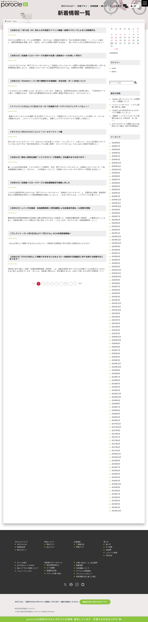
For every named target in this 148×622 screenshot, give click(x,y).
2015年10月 (116, 484)
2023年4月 (116, 263)
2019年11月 (116, 363)
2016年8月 (116, 464)
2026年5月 (116, 153)
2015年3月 (116, 507)
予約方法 (109, 555)
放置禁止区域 (51, 570)
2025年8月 (116, 176)
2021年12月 (116, 303)
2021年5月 (116, 327)
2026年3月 (116, 159)
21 (129, 40)
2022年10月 (116, 276)
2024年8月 (116, 213)
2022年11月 (116, 273)
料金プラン (51, 544)
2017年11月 (116, 424)
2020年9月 (116, 343)
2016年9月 (116, 460)
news (114, 68)
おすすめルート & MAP (25, 565)
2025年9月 (116, 173)
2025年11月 (116, 166)
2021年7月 (116, 320)
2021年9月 (116, 313)
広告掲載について (82, 568)
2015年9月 (116, 487)
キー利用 (109, 547)
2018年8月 (116, 404)
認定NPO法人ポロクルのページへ (95, 602)
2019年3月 (116, 390)
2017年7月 (116, 437)
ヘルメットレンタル (24, 571)
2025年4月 (116, 189)
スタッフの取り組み (54, 573)
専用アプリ (80, 547)
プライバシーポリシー (84, 574)
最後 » (80, 283)
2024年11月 (116, 203)
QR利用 (108, 550)
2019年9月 (116, 370)
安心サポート (22, 550)
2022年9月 (116, 280)
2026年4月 (116, 156)
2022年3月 (116, 300)
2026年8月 (116, 143)
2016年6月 (116, 470)
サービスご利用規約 (83, 571)
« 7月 (116, 49)
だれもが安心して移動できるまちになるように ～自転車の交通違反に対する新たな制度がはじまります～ (49, 243)
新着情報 (79, 565)
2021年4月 (116, 330)
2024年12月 (116, 200)
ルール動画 (51, 568)
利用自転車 (21, 547)
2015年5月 (116, 501)
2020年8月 (116, 347)
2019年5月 (116, 384)
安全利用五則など (53, 565)
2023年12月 (116, 236)
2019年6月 (116, 380)
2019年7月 (116, 377)
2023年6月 (116, 256)
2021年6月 (116, 323)
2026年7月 (116, 146)
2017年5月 (116, 444)
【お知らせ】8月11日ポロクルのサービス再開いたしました (125, 111)
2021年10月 (116, 310)
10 (66, 283)
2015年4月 (116, 504)
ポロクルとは (22, 544)
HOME (9, 21)
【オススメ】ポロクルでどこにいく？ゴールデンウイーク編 (36, 131)
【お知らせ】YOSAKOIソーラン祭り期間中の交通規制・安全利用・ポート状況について (48, 81)
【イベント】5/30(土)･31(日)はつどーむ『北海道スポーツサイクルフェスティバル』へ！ (49, 106)
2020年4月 (116, 357)
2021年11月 (116, 307)
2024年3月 (116, 230)
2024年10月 (116, 206)
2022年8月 (116, 283)
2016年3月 (116, 481)
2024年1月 (116, 233)
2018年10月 (116, 397)
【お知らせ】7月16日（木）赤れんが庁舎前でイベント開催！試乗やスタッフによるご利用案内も (52, 30)
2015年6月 (116, 497)
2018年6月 (116, 410)
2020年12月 (116, 337)
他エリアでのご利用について (27, 568)
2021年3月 (116, 333)
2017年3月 (116, 450)
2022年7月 (116, 286)
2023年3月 (116, 267)
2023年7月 (116, 253)
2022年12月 (116, 270)
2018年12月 (116, 394)
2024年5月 (116, 223)
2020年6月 (116, 353)
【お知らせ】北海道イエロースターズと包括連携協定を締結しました (40, 182)
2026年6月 (116, 149)
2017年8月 (116, 434)
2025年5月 (116, 186)
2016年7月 (116, 467)
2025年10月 (116, 170)
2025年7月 (116, 180)
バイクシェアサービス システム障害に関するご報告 (125, 106)
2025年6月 (116, 183)
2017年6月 (116, 440)
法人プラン (51, 547)
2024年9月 (116, 210)
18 (116, 40)
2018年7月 (116, 407)
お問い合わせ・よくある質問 (86, 563)
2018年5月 (116, 414)
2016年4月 (116, 477)
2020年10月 (116, 340)
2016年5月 (116, 474)
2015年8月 (116, 491)
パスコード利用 (111, 553)
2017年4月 (116, 447)
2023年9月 (116, 246)
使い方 (108, 544)
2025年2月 (116, 196)
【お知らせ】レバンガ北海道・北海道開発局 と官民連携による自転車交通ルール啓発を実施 (50, 208)
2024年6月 (116, 220)
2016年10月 (116, 457)
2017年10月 (116, 427)
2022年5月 (116, 293)
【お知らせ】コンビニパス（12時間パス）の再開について (126, 100)
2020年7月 (116, 350)
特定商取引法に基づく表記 (86, 576)
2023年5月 (116, 260)
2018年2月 (116, 420)
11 (116, 37)
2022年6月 (116, 290)
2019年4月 (116, 387)
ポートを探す (22, 563)
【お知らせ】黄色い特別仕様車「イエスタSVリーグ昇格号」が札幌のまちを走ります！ (48, 157)
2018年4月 (116, 417)
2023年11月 (116, 240)
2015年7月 (116, 494)
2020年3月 (116, 360)
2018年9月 (116, 400)
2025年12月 (116, 163)
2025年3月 (116, 193)
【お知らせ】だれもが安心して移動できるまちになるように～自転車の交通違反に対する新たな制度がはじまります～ (56, 257)
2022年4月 (116, 297)
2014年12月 (116, 511)
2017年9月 (116, 430)
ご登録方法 (80, 544)
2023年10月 (116, 243)
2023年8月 (116, 250)
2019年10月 (116, 367)
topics (114, 71)
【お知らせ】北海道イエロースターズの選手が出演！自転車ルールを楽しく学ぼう (46, 55)
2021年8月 (116, 317)
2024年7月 (116, 216)
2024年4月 (116, 226)
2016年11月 (116, 454)
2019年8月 (116, 373)
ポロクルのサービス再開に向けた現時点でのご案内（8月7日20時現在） (126, 125)
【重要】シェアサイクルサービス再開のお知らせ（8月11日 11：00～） (125, 118)
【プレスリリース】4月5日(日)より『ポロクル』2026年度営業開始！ (41, 233)
